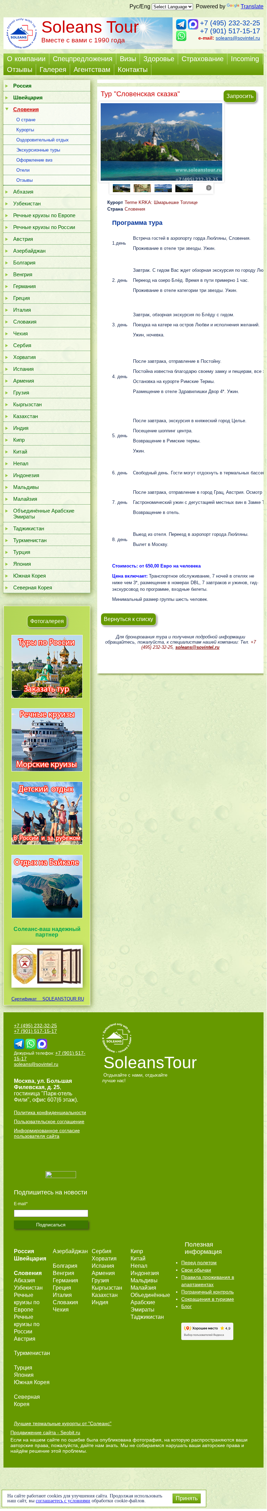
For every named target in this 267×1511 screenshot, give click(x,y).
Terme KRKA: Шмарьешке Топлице (161, 202)
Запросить (239, 96)
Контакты (133, 69)
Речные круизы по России (44, 227)
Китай (20, 452)
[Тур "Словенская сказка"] (161, 143)
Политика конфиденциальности (50, 1112)
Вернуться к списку (128, 619)
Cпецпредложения (82, 59)
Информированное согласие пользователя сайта (47, 1133)
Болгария (24, 263)
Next (209, 187)
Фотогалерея (47, 621)
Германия (24, 286)
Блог (186, 1306)
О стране (25, 119)
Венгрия (22, 274)
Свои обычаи (196, 1270)
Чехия (20, 333)
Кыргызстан (27, 404)
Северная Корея (32, 587)
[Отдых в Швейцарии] (47, 918)
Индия (20, 428)
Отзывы (19, 69)
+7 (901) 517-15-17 (230, 31)
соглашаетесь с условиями (63, 1500)
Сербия (22, 345)
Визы (128, 59)
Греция (21, 298)
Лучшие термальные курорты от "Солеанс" (62, 1423)
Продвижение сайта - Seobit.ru (45, 1432)
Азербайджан (29, 251)
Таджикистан (28, 528)
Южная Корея (29, 576)
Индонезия (26, 475)
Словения (135, 209)
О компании (26, 59)
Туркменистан (30, 540)
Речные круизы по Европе (44, 215)
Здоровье (158, 59)
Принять (187, 1498)
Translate (252, 6)
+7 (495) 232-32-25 (230, 23)
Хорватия (24, 357)
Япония (22, 564)
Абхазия (23, 192)
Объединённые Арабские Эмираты (43, 514)
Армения (23, 381)
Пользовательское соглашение (49, 1121)
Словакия (24, 322)
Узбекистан (27, 203)
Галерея (53, 69)
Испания (23, 369)
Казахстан (25, 416)
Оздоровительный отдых (42, 139)
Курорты (25, 129)
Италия (22, 310)
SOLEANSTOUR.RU (61, 999)
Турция (21, 552)
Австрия (23, 239)
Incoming (245, 59)
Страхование (203, 59)
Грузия (21, 392)
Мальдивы (26, 487)
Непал (20, 463)
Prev (117, 187)
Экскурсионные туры (38, 150)
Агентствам (92, 69)
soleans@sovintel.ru (238, 38)
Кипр (19, 440)
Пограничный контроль (207, 1291)
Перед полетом (199, 1262)
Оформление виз (34, 160)
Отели (23, 170)
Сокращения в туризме (207, 1299)
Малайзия (25, 499)
